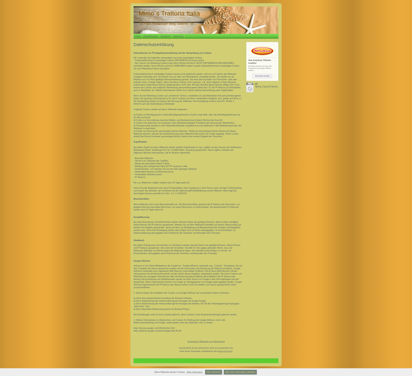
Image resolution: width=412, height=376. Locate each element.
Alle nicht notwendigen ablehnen (240, 372)
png (250, 84)
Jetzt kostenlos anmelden (262, 76)
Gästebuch (165, 36)
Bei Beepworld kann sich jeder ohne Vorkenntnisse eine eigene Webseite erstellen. (260, 65)
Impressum (178, 36)
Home (137, 36)
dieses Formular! (225, 351)
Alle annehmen (213, 372)
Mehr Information (195, 372)
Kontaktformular (151, 36)
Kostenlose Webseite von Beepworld (206, 341)
